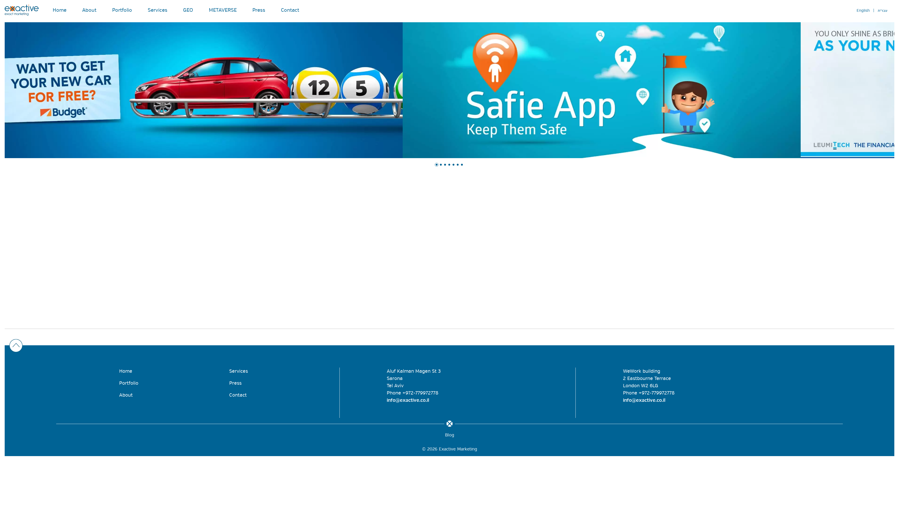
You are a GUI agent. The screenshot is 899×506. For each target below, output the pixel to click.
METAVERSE (223, 10)
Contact (290, 10)
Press (258, 10)
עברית (882, 10)
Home (59, 10)
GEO (188, 10)
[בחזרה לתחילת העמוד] (448, 346)
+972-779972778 (420, 393)
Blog (449, 435)
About (89, 10)
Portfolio (122, 10)
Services (157, 10)
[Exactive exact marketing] (22, 10)
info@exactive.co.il (408, 400)
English (863, 10)
